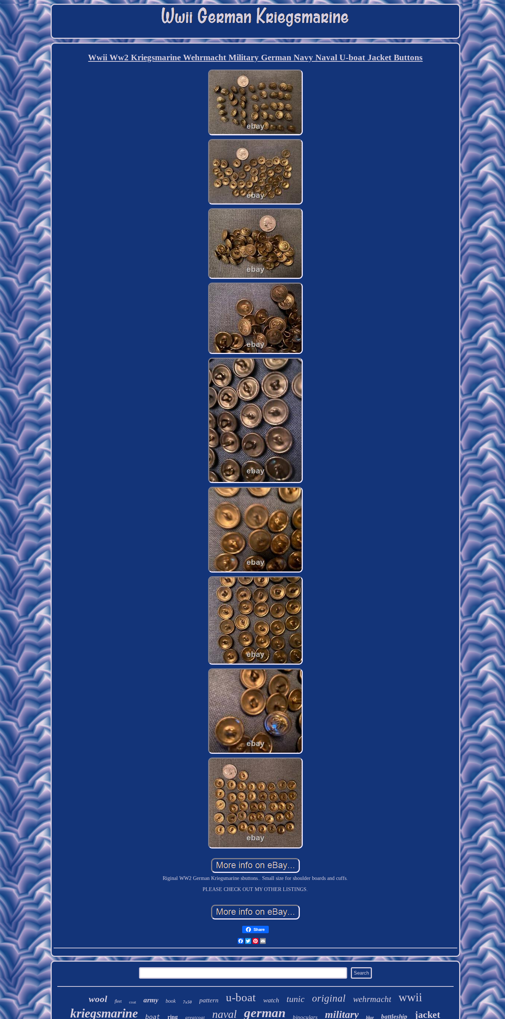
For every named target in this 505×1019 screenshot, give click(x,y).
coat (132, 1002)
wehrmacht (372, 999)
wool (98, 999)
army (150, 1000)
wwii (410, 997)
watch (271, 1000)
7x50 (187, 1002)
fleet (118, 1001)
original (329, 998)
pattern (208, 1000)
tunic (296, 999)
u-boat (241, 997)
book (171, 1001)
